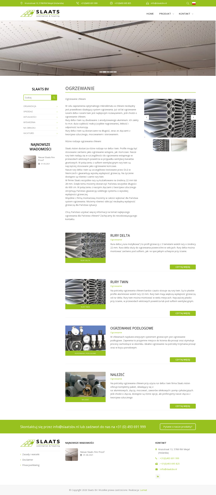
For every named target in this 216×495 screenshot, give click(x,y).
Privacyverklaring (30, 465)
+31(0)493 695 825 (123, 3)
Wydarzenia (29, 122)
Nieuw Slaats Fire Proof (92, 451)
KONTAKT (185, 13)
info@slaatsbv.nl (159, 3)
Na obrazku (29, 128)
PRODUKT (165, 13)
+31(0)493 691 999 (89, 3)
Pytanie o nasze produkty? (177, 426)
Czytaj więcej (183, 267)
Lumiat (143, 490)
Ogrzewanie (116, 239)
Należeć (117, 374)
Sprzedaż (28, 111)
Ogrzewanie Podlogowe (131, 328)
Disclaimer (27, 459)
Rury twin (119, 282)
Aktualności (29, 117)
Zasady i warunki (30, 454)
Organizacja (29, 106)
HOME (150, 13)
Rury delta (120, 235)
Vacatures (28, 133)
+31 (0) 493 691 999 (131, 427)
